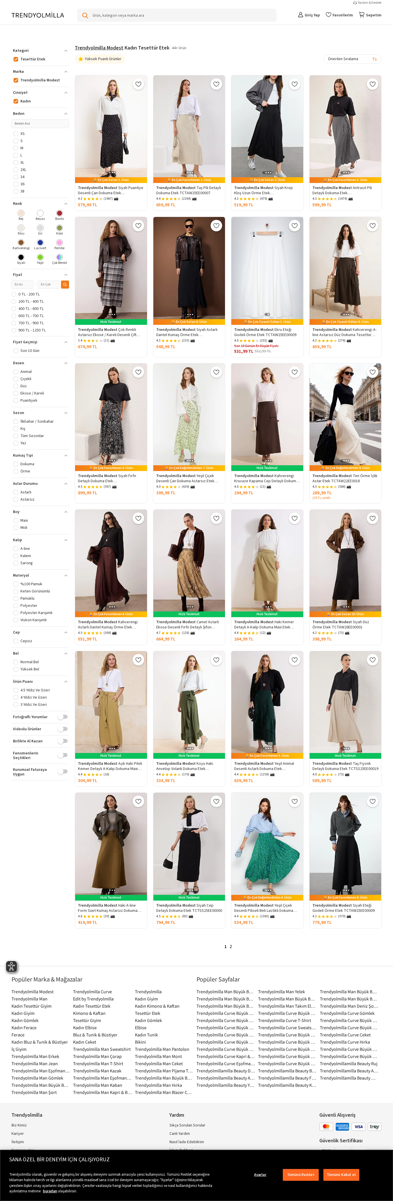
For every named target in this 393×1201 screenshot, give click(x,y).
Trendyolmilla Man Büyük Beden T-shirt (41, 1085)
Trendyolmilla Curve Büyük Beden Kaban (287, 1042)
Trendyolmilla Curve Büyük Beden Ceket (349, 1020)
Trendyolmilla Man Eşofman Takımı (41, 1071)
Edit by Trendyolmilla (93, 999)
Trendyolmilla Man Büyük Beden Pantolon (226, 999)
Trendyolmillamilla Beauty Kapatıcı (287, 1085)
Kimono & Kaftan (89, 1013)
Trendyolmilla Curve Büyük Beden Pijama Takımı (287, 1013)
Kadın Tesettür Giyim (31, 1006)
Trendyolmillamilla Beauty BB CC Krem (287, 1071)
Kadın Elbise (85, 1027)
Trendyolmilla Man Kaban (97, 1085)
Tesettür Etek (147, 1013)
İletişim (18, 1142)
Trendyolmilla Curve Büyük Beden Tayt (287, 1063)
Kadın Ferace (24, 1027)
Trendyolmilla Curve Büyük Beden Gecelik (287, 1049)
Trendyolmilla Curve (92, 991)
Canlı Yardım (179, 1134)
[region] (196, 1175)
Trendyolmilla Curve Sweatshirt (287, 1027)
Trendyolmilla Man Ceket (159, 1063)
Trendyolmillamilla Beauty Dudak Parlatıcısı (226, 1071)
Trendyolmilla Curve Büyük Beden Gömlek (226, 1035)
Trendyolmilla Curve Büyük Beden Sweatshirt (226, 1042)
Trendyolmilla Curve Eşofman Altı (226, 1063)
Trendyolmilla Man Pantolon (162, 1049)
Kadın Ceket (84, 1042)
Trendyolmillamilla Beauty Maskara (349, 1078)
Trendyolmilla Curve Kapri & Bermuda (226, 1056)
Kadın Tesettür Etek (91, 1006)
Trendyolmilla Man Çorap (97, 1056)
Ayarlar (260, 1174)
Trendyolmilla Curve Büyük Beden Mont (226, 1049)
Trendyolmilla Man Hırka (158, 1085)
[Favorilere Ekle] (138, 84)
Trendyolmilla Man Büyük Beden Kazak (349, 999)
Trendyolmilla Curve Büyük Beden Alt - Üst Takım (226, 1027)
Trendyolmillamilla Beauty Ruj (348, 1063)
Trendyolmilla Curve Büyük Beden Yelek (349, 1056)
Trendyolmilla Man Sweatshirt (102, 1049)
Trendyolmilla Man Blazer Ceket (164, 1092)
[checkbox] (21, 215)
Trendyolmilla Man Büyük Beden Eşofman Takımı (226, 1006)
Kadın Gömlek (25, 1020)
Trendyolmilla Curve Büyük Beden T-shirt (226, 1013)
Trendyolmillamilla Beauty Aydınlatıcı (226, 1078)
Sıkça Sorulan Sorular (187, 1125)
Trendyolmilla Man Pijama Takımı (164, 1071)
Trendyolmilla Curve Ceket (345, 1035)
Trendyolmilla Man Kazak (97, 1071)
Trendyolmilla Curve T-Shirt (284, 1020)
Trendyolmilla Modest (99, 48)
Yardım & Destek (369, 3)
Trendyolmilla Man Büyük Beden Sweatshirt (164, 1078)
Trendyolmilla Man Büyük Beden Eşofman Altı (287, 999)
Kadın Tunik (146, 1035)
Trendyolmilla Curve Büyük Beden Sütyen (349, 1027)
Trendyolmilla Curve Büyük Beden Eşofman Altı (287, 1056)
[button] (40, 50)
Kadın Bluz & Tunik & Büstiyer (40, 1042)
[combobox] (352, 59)
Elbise (140, 1027)
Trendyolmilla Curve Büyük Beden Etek (226, 1020)
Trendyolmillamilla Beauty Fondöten (287, 1078)
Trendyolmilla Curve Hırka (345, 1042)
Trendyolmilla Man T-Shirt (98, 1063)
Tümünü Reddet (300, 1174)
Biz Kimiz (19, 1125)
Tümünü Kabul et (341, 1174)
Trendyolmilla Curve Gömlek (347, 1013)
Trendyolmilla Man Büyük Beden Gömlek (226, 991)
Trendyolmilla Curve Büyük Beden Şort (349, 1049)
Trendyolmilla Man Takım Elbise (287, 1006)
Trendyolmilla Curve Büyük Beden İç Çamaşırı (287, 1035)
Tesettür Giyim (87, 1020)
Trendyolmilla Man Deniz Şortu (349, 1006)
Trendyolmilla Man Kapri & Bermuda (102, 1092)
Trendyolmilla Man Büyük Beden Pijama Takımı (349, 991)
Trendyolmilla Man (29, 999)
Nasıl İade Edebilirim (186, 1142)
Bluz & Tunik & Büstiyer (95, 1035)
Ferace (18, 1035)
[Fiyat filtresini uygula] (65, 285)
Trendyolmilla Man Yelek (281, 991)
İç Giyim (19, 1049)
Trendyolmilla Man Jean (35, 1063)
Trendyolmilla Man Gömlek (37, 1078)
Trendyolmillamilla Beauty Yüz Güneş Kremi (226, 1085)
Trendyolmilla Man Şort (34, 1092)
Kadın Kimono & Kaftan (157, 1006)
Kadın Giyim (146, 999)
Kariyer (18, 1134)
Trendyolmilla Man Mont (158, 1056)
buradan (50, 1191)
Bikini (140, 1042)
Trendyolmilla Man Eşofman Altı (102, 1078)
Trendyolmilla (148, 991)
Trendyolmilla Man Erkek (35, 1056)
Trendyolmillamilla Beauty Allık (349, 1071)
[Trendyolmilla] (38, 15)
